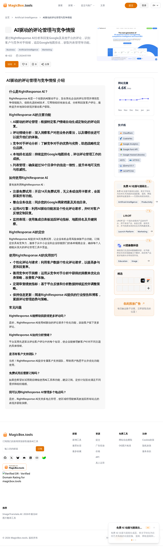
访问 (10, 64)
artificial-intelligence (26, 17)
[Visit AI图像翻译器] (148, 261)
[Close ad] (154, 527)
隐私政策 (146, 445)
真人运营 (100, 462)
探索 (70, 5)
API (97, 456)
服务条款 (146, 451)
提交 (98, 439)
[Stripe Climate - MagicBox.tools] (44, 458)
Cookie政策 (148, 439)
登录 (144, 5)
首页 (7, 17)
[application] (134, 103)
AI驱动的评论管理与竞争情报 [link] (57, 17)
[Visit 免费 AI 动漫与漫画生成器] (156, 202)
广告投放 (100, 445)
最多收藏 (76, 451)
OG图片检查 (125, 445)
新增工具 (76, 439)
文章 (102, 5)
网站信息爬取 (125, 439)
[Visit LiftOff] (151, 231)
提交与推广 (86, 5)
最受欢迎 (76, 445)
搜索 (60, 5)
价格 (98, 451)
